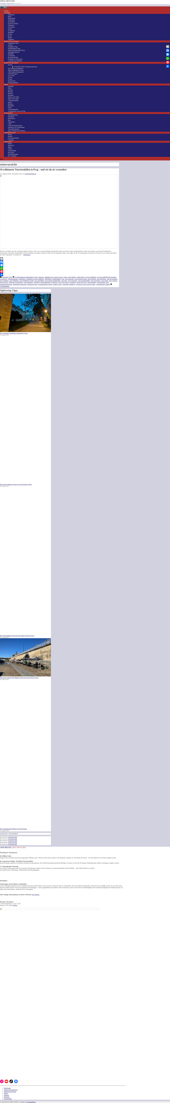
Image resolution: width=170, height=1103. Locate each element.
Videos (10, 149)
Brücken (10, 104)
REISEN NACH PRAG (11, 41)
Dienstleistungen (13, 154)
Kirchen (10, 93)
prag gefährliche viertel (26, 281)
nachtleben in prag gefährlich (35, 279)
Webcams (11, 145)
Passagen (11, 95)
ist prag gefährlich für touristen (106, 277)
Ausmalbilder (12, 150)
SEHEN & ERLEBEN (11, 63)
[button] (1, 159)
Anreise (10, 45)
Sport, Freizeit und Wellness (16, 131)
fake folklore (72, 277)
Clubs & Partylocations (15, 125)
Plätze (10, 88)
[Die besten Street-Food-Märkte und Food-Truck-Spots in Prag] (25, 657)
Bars (9, 120)
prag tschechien (95, 281)
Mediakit (6, 1097)
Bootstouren (11, 81)
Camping (11, 140)
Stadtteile (11, 86)
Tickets (10, 77)
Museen (10, 92)
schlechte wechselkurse (16, 282)
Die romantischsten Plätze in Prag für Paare (13, 829)
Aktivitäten (11, 20)
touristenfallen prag (103, 282)
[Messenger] (59, 265)
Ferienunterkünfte (13, 138)
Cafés (9, 124)
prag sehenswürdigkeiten (52, 281)
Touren (10, 79)
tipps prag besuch (63, 282)
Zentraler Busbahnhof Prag (16, 50)
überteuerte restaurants (20, 284)
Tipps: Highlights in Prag (15, 70)
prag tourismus (72, 281)
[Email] (59, 258)
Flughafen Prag (12, 47)
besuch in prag (58, 277)
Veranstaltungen (13, 115)
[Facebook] (59, 262)
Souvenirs (11, 152)
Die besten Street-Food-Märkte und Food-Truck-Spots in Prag (19, 678)
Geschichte (11, 27)
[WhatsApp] (59, 268)
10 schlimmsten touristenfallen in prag (26, 277)
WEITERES (8, 142)
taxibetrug (54, 282)
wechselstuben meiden (103, 284)
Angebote (11, 39)
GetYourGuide (12, 837)
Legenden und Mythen (15, 61)
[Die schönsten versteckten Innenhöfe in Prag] (25, 313)
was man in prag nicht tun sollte (85, 284)
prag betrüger (92, 279)
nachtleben (22, 279)
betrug (65, 277)
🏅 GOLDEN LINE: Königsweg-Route (24, 67)
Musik (10, 38)
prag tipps (64, 281)
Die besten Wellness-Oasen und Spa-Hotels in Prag (16, 484)
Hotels (10, 134)
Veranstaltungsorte (13, 129)
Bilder (10, 147)
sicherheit (37, 282)
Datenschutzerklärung (11, 1090)
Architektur (11, 30)
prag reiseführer (39, 281)
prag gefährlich (14, 281)
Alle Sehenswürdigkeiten (16, 72)
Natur (9, 107)
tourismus (73, 282)
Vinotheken (11, 122)
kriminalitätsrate (13, 279)
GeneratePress (31, 1102)
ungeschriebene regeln (45, 284)
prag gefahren (4, 281)
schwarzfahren (28, 282)
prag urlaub (104, 281)
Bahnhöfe (11, 106)
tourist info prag (81, 282)
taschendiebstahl (45, 282)
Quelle (15, 905)
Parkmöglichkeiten (13, 52)
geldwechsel (81, 277)
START (6, 11)
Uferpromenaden (13, 100)
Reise (9, 16)
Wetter (10, 143)
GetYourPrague (13, 74)
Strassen (10, 90)
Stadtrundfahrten (13, 82)
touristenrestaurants (6, 284)
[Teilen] (59, 274)
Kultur (10, 29)
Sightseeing (11, 18)
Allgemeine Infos (13, 43)
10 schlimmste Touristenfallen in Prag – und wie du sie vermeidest (33, 169)
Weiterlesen (26, 255)
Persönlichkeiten (13, 57)
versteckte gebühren (68, 284)
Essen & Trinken (13, 23)
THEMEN (7, 13)
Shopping (11, 116)
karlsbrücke (3, 279)
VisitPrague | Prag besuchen (7, 3)
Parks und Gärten (13, 99)
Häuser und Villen (13, 97)
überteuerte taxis (32, 284)
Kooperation (8, 1099)
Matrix (6, 1093)
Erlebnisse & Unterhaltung (16, 127)
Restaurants (11, 118)
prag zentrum (113, 281)
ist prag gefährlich (90, 277)
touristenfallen (91, 282)
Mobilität (10, 32)
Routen (10, 65)
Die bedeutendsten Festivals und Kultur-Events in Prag (17, 636)
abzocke (41, 277)
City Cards (11, 75)
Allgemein (11, 15)
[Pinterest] (59, 271)
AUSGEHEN (8, 113)
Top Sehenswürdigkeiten (15, 68)
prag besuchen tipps (81, 279)
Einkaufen (11, 25)
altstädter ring (48, 277)
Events (10, 34)
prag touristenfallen (84, 281)
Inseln (10, 102)
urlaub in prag (57, 284)
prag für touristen (112, 279)
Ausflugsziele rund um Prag (16, 111)
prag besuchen (69, 279)
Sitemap (6, 1095)
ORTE (6, 84)
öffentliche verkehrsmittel (53, 279)
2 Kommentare (4, 286)
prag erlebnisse (101, 279)
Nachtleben (11, 22)
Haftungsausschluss (10, 1091)
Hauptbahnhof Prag (14, 48)
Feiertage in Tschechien (15, 59)
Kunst (10, 36)
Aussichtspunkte (13, 109)
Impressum (7, 1088)
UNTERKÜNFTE (10, 133)
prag (62, 279)
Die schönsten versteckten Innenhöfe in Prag (14, 333)
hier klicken (35, 894)
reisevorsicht (4, 282)
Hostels (10, 136)
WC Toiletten (12, 156)
